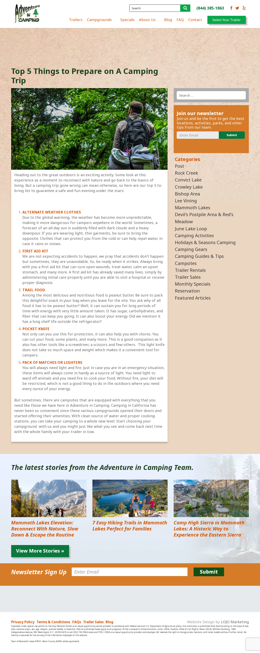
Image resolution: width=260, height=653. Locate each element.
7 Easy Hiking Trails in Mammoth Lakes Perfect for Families (129, 525)
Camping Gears (191, 249)
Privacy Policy (23, 622)
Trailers (75, 19)
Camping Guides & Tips (199, 256)
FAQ (180, 19)
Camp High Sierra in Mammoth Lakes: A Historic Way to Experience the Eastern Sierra (209, 528)
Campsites (186, 263)
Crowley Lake (189, 187)
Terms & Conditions (53, 622)
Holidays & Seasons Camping (205, 242)
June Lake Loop (191, 228)
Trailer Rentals (190, 270)
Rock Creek (186, 173)
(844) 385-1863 (210, 8)
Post (179, 166)
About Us (147, 19)
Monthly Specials (192, 284)
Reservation (187, 291)
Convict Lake (188, 180)
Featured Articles (193, 298)
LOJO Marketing (235, 621)
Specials (127, 19)
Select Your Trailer (226, 20)
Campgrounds (99, 19)
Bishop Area (187, 194)
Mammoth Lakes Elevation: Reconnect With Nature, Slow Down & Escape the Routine (44, 528)
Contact (195, 19)
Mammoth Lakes (192, 207)
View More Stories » (40, 550)
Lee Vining (186, 200)
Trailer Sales (188, 277)
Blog (168, 19)
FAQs (76, 622)
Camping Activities (194, 235)
